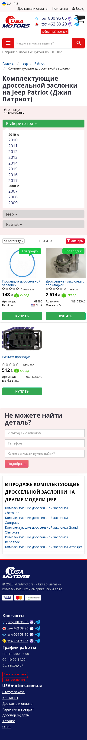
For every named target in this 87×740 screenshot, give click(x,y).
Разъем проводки (16, 357)
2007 (13, 191)
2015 (13, 169)
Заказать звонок (15, 674)
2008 (13, 197)
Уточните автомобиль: (14, 111)
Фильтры (76, 241)
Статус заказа (13, 692)
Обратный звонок (54, 32)
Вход (79, 8)
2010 (13, 140)
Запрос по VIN (15, 680)
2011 (13, 145)
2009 (13, 202)
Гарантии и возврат (18, 709)
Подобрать (17, 463)
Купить (22, 316)
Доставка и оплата (32, 8)
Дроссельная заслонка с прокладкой (65, 283)
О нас (6, 726)
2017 (13, 180)
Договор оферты (15, 715)
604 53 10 (18, 634)
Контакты (60, 8)
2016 (13, 174)
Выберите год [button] (20, 123)
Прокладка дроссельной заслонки (21, 283)
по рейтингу (12, 241)
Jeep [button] (10, 214)
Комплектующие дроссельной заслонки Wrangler (43, 547)
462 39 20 (54, 24)
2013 (13, 157)
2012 (13, 151)
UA (8, 3)
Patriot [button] (12, 224)
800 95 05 (54, 18)
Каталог (8, 721)
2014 (13, 163)
